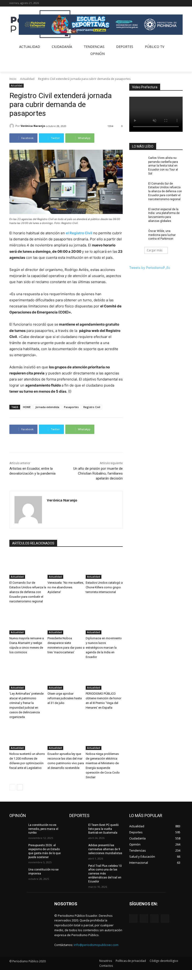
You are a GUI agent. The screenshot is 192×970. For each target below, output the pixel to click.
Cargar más (154, 250)
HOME (27, 407)
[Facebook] (160, 3)
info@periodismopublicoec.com (96, 945)
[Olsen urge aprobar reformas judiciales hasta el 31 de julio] (66, 677)
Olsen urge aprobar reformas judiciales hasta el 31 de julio (65, 698)
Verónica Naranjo (33, 126)
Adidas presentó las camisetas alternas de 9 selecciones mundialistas (105, 849)
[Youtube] (180, 3)
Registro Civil (91, 407)
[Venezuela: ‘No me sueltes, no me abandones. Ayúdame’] (66, 566)
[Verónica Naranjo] (12, 126)
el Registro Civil (79, 233)
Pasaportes (71, 407)
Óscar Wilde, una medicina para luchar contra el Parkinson (162, 235)
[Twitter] (173, 3)
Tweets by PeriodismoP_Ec (149, 268)
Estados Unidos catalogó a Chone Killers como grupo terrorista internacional (104, 587)
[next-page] (20, 787)
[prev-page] (12, 787)
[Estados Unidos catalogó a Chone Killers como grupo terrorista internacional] (104, 566)
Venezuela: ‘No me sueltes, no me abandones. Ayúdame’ (66, 587)
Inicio (12, 79)
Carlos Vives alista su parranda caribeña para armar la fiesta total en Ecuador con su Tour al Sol (163, 165)
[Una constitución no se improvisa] (17, 873)
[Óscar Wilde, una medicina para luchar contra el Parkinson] (137, 234)
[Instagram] (167, 3)
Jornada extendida (47, 407)
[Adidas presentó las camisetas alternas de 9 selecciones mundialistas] (77, 849)
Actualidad (27, 79)
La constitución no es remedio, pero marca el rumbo (43, 829)
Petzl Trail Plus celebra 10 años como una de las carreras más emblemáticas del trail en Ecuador (105, 873)
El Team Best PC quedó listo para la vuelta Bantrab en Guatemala (103, 829)
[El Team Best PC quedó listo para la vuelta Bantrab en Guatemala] (77, 828)
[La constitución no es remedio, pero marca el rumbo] (17, 828)
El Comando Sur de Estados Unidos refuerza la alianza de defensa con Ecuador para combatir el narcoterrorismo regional (27, 592)
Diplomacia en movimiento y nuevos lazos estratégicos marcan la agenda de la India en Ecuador (104, 647)
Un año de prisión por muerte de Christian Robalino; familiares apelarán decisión (98, 473)
